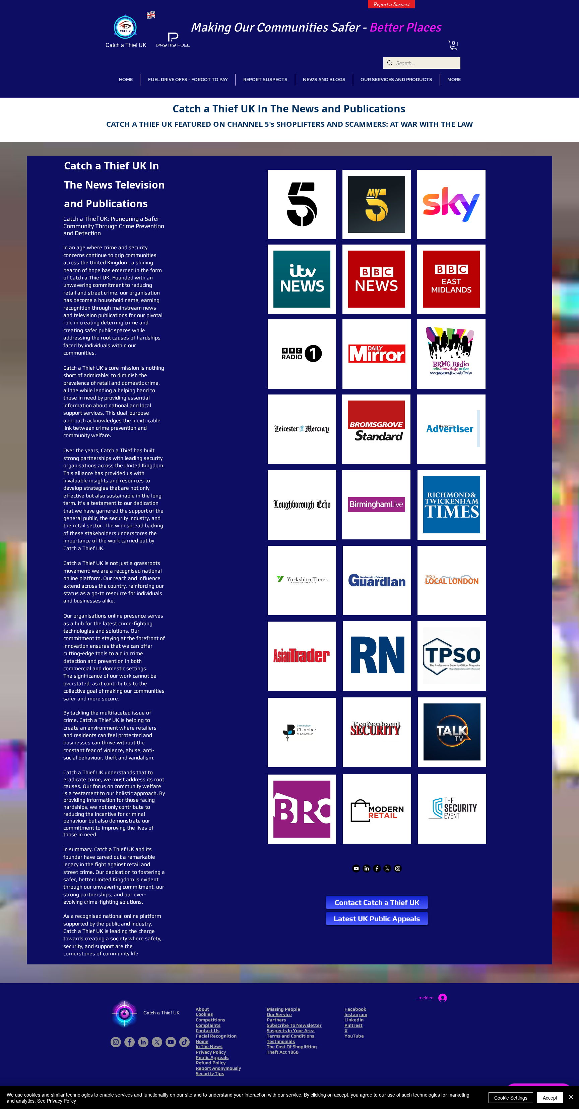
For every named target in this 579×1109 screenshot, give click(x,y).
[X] (387, 868)
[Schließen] (571, 1098)
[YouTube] (171, 1042)
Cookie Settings (510, 1097)
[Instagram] (398, 868)
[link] (453, 45)
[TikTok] (184, 1042)
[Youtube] (356, 868)
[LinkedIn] (367, 868)
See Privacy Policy (56, 1100)
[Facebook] (377, 868)
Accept (550, 1097)
